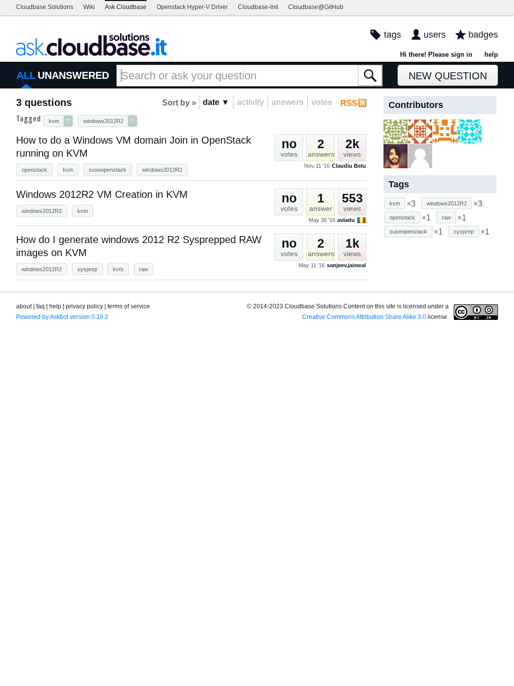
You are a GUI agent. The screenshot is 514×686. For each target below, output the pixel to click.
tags (392, 35)
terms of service (128, 306)
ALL (26, 75)
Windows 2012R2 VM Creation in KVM (102, 194)
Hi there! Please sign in (436, 54)
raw (143, 269)
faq (40, 306)
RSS (348, 103)
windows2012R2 (162, 170)
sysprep (87, 269)
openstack (34, 170)
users (435, 35)
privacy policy (84, 306)
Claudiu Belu (349, 166)
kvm (68, 170)
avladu (346, 220)
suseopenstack (107, 170)
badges (483, 35)
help (491, 54)
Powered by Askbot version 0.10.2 (62, 316)
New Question (448, 75)
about (24, 306)
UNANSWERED (73, 75)
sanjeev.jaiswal (346, 265)
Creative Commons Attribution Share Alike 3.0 (364, 316)
